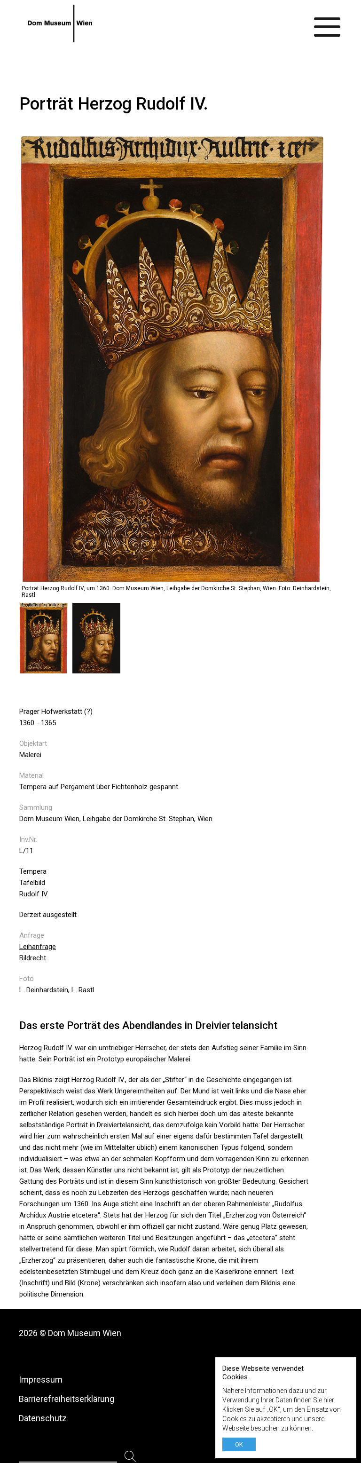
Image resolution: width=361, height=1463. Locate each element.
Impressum (41, 1379)
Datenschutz (43, 1418)
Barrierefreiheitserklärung (66, 1399)
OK (239, 1444)
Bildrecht (32, 958)
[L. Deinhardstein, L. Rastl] (45, 668)
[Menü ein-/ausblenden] (327, 23)
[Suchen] (130, 1456)
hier (328, 1400)
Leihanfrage (37, 946)
